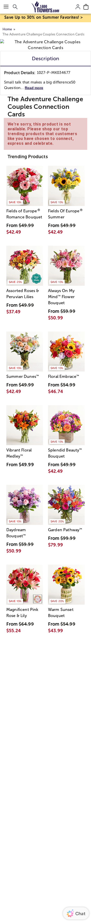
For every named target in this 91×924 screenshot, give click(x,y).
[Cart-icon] (86, 7)
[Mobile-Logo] (46, 7)
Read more (34, 88)
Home (7, 29)
